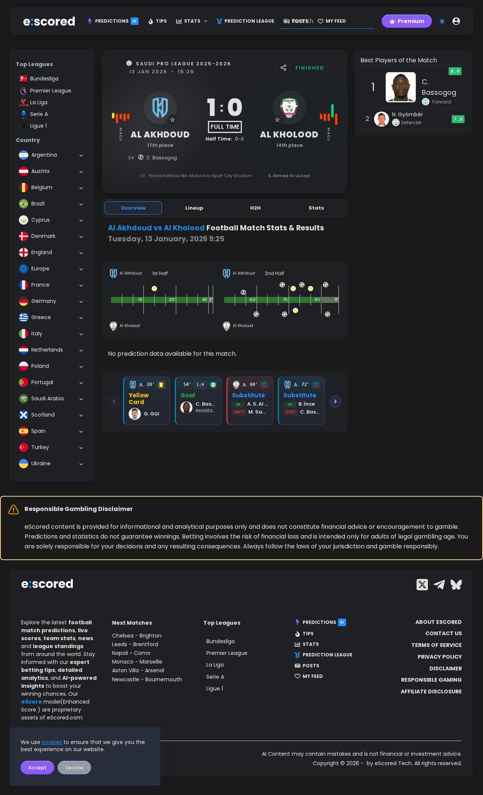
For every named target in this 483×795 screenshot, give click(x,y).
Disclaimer (445, 668)
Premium (411, 21)
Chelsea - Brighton (137, 635)
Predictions (116, 21)
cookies (52, 742)
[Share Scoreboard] (283, 68)
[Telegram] (439, 584)
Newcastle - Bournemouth (147, 679)
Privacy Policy (440, 656)
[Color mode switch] (442, 21)
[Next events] (335, 401)
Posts (311, 666)
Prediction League (249, 21)
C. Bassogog (439, 87)
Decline (74, 767)
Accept (37, 767)
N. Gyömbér (407, 114)
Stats (192, 21)
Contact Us (443, 633)
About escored (438, 622)
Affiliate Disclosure (431, 691)
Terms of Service (436, 645)
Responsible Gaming (431, 679)
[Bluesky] (456, 584)
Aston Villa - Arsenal (138, 670)
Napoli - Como (131, 653)
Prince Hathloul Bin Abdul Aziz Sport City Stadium (200, 176)
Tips (161, 21)
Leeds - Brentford (135, 644)
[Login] (456, 21)
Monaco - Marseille (137, 661)
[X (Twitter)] (422, 584)
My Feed (313, 676)
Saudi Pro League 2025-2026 (183, 63)
